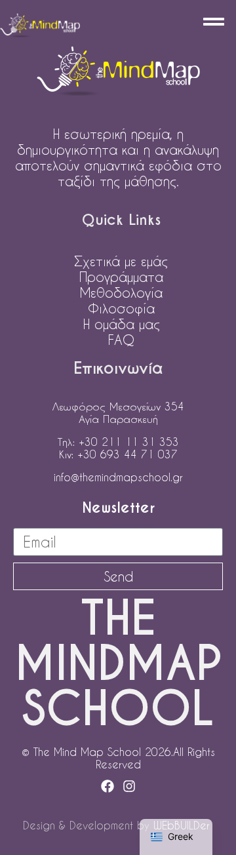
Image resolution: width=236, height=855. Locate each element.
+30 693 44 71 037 (127, 454)
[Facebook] (107, 786)
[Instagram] (129, 786)
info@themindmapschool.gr (118, 477)
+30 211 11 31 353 (129, 441)
